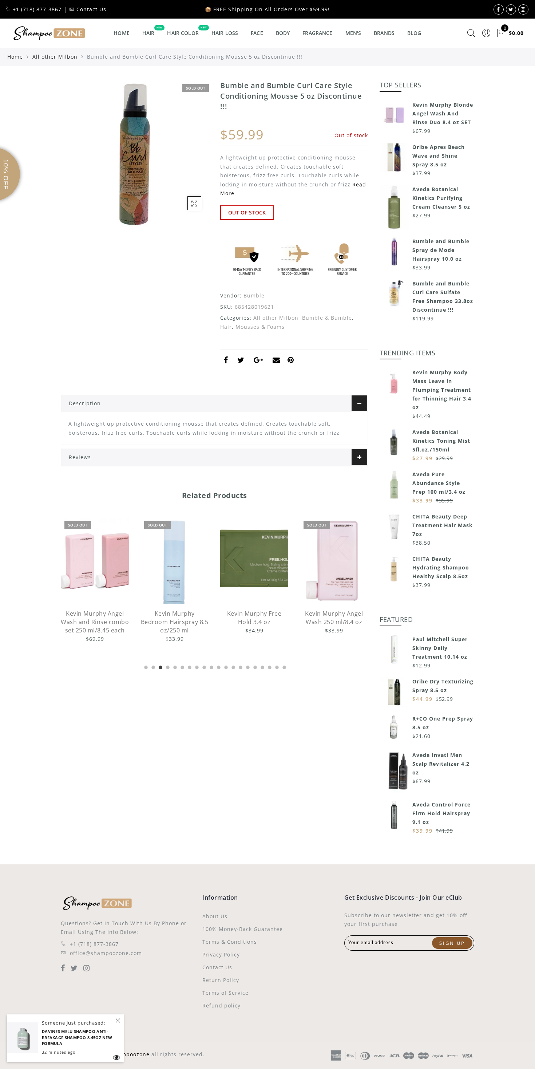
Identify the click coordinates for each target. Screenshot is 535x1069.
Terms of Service (225, 992)
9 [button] (203, 666)
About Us (214, 916)
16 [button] (254, 666)
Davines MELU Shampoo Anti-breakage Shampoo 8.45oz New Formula (77, 1037)
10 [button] (211, 666)
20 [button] (283, 666)
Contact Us (217, 967)
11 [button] (218, 666)
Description (85, 403)
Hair (148, 32)
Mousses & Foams (260, 326)
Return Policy (220, 980)
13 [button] (232, 666)
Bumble (254, 295)
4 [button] (167, 666)
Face (257, 32)
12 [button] (225, 666)
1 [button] (145, 666)
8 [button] (196, 666)
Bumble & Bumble (327, 317)
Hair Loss (224, 32)
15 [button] (247, 666)
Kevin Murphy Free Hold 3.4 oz (174, 618)
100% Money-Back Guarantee (242, 929)
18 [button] (269, 666)
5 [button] (174, 666)
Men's (353, 32)
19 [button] (276, 666)
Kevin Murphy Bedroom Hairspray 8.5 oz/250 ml (95, 622)
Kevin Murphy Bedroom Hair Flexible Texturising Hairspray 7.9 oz (334, 626)
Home (122, 32)
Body (283, 32)
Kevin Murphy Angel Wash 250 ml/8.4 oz (254, 618)
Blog (414, 32)
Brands (384, 32)
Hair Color (182, 32)
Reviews (80, 457)
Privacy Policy (221, 954)
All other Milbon (55, 56)
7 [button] (189, 666)
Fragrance (317, 32)
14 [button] (240, 666)
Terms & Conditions (229, 941)
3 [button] (160, 666)
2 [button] (152, 666)
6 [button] (181, 666)
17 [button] (261, 666)
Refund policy (221, 1005)
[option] (95, 580)
